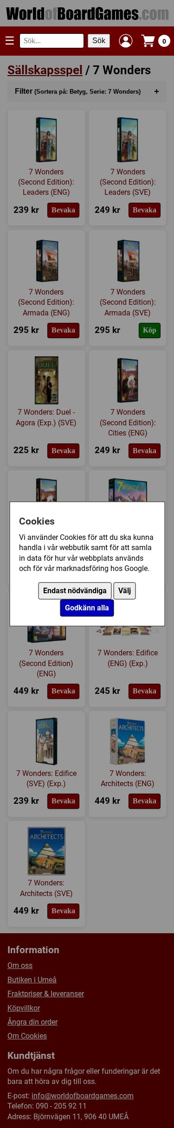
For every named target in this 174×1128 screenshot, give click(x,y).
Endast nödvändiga (75, 591)
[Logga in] (125, 40)
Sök (98, 41)
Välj (124, 591)
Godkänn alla (87, 608)
